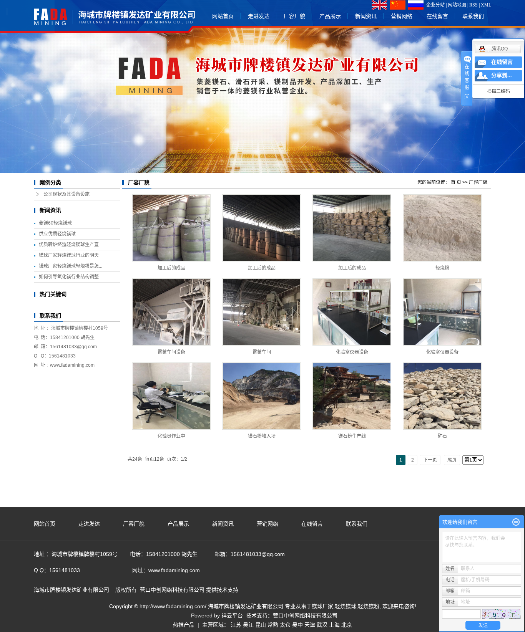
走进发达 (258, 16)
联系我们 (473, 16)
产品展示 (330, 16)
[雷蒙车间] (261, 312)
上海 (334, 625)
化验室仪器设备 (352, 352)
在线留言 (437, 16)
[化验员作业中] (171, 396)
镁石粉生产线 (352, 436)
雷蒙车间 (262, 352)
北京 (346, 625)
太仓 (285, 625)
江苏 (236, 625)
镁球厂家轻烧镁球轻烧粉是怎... (70, 266)
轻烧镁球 (345, 606)
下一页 (430, 460)
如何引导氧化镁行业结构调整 (69, 277)
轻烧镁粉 (368, 606)
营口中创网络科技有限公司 (305, 615)
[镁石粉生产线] (351, 396)
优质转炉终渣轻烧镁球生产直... (70, 244)
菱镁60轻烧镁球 (55, 223)
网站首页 (223, 16)
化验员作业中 (171, 436)
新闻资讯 (366, 16)
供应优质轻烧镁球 (57, 234)
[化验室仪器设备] (351, 312)
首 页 (456, 182)
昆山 (260, 625)
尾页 (452, 460)
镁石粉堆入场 (262, 436)
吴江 (248, 625)
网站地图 (457, 5)
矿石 (442, 436)
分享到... (501, 75)
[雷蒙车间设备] (171, 312)
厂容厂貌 (294, 16)
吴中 (297, 625)
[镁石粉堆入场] (261, 396)
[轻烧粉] (442, 227)
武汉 (322, 625)
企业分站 (435, 5)
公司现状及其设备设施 (66, 194)
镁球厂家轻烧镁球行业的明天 (69, 255)
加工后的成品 (171, 268)
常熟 (272, 625)
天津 (309, 625)
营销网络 (401, 16)
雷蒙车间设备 (171, 352)
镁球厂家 (322, 606)
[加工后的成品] (171, 227)
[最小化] (516, 522)
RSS (473, 5)
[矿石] (442, 396)
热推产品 (183, 625)
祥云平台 (232, 615)
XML (486, 5)
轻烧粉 (442, 268)
